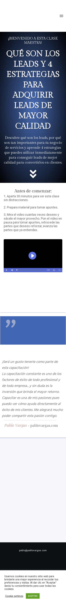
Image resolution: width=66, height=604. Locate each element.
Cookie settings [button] (14, 596)
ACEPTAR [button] (32, 596)
